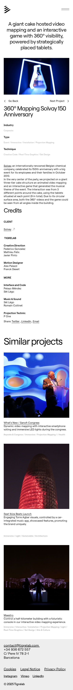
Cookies (10, 669)
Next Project (57, 101)
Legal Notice (30, 669)
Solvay (7, 165)
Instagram (10, 676)
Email (36, 321)
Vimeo (25, 676)
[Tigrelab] (25, 11)
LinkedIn (26, 321)
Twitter (16, 321)
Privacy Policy (55, 669)
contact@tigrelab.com (22, 645)
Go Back (13, 101)
